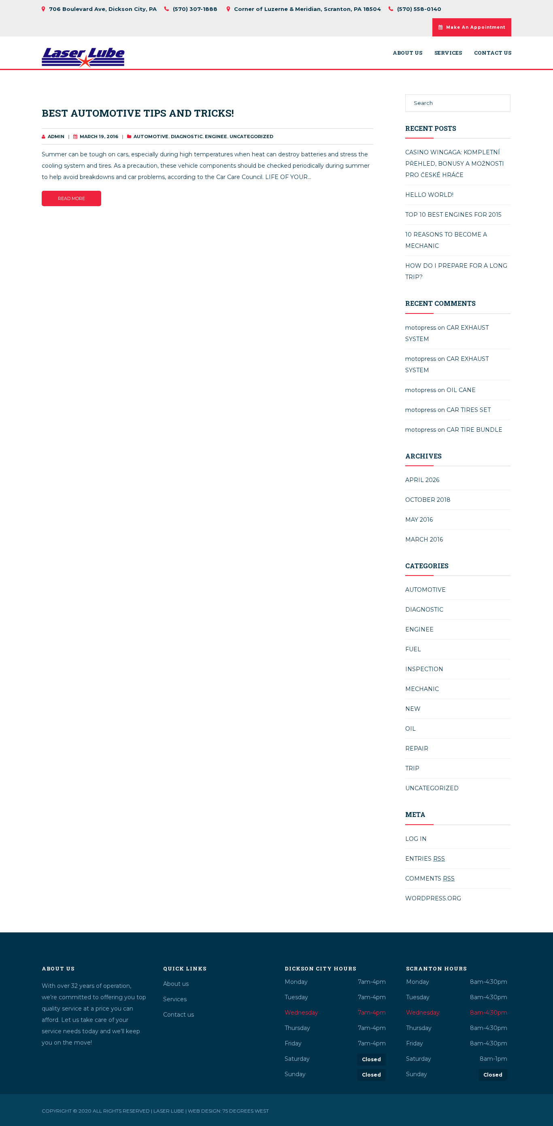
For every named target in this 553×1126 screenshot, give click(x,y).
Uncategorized (251, 136)
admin (56, 136)
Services (448, 52)
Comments (430, 878)
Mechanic (422, 689)
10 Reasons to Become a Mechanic (446, 240)
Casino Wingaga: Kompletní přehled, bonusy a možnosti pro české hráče (454, 164)
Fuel (413, 649)
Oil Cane (461, 390)
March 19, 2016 (99, 136)
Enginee (216, 136)
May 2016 (419, 519)
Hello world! (429, 194)
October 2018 (428, 499)
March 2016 (424, 539)
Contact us (492, 52)
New (413, 708)
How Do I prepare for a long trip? (456, 271)
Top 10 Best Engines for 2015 (453, 214)
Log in (416, 838)
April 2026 (422, 480)
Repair (416, 748)
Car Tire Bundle (474, 429)
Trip (412, 768)
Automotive (151, 136)
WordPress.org (433, 898)
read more (71, 198)
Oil (410, 728)
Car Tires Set (469, 410)
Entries (425, 858)
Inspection (424, 669)
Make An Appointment (475, 27)
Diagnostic (186, 136)
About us (407, 52)
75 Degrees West (246, 1111)
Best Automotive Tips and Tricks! (138, 113)
